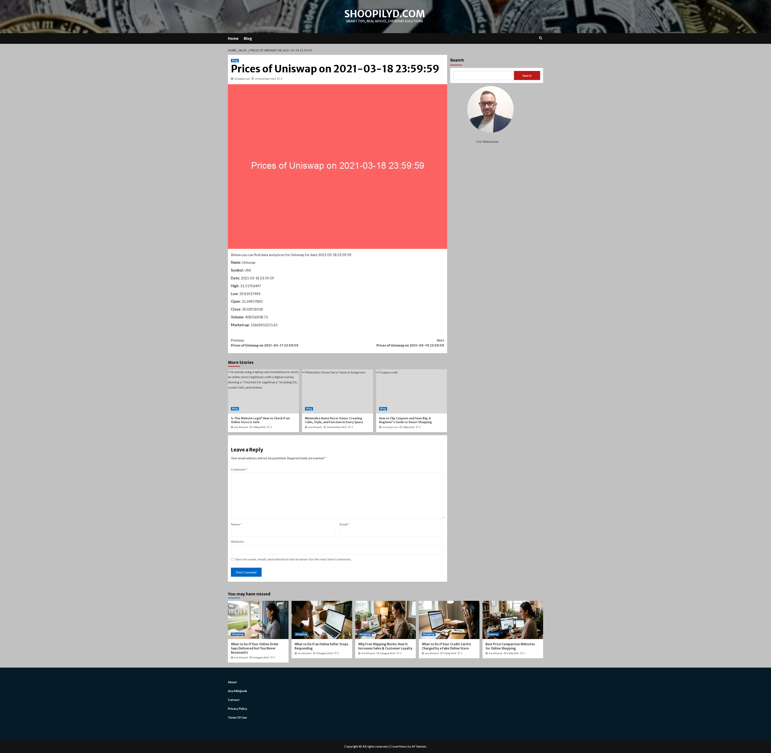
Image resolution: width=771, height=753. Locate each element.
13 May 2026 (259, 427)
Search (457, 60)
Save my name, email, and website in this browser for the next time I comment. (293, 559)
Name (236, 524)
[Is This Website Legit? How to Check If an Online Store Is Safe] (263, 391)
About (232, 682)
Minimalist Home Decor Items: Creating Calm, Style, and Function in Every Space (334, 420)
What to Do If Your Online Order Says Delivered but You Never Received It (255, 648)
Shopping (237, 634)
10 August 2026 (324, 653)
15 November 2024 (265, 78)
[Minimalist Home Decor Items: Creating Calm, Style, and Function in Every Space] (337, 391)
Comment (239, 469)
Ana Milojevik (241, 427)
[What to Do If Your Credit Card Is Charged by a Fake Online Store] (449, 620)
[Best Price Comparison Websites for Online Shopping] (512, 620)
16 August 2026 (260, 657)
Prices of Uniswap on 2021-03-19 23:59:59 (410, 343)
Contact (234, 700)
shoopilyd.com (384, 14)
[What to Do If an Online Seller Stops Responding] (322, 620)
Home (233, 38)
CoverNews (398, 746)
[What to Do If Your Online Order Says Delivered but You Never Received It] (258, 620)
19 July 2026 (449, 653)
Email (345, 524)
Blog (248, 38)
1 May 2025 (409, 427)
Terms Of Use (237, 717)
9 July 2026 (513, 653)
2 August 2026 (387, 653)
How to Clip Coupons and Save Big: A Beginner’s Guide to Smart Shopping (405, 420)
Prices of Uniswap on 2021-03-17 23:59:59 (264, 343)
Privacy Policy (237, 708)
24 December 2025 (336, 427)
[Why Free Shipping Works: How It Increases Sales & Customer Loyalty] (385, 620)
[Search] (540, 38)
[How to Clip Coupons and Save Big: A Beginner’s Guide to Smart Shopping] (411, 391)
